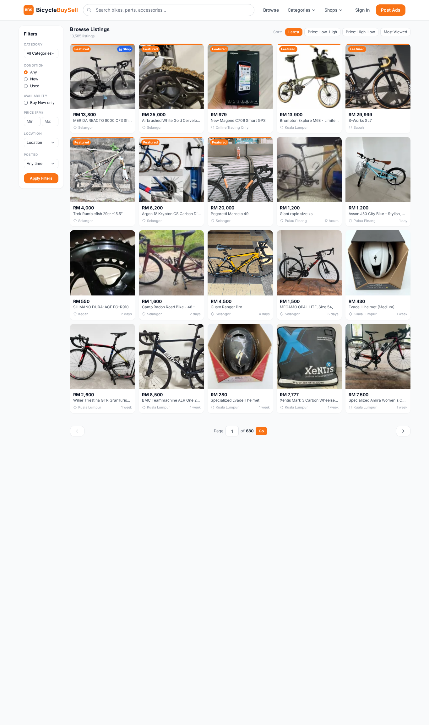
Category (33, 44)
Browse (271, 10)
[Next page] (403, 431)
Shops (331, 10)
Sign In (362, 10)
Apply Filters (41, 178)
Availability (35, 96)
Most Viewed (395, 32)
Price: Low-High (322, 32)
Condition (34, 65)
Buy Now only (42, 102)
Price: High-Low (360, 32)
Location (33, 133)
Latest (293, 32)
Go (261, 431)
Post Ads (390, 10)
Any (33, 72)
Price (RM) (33, 112)
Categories (299, 10)
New (34, 79)
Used (34, 86)
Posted (31, 154)
